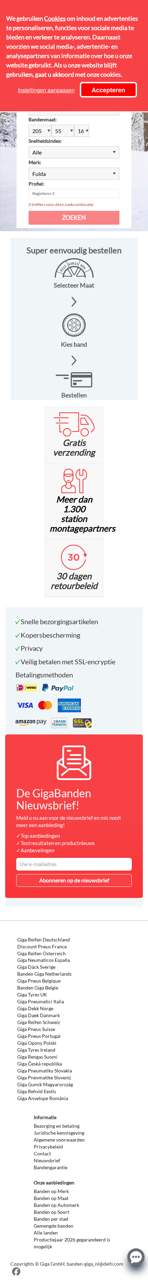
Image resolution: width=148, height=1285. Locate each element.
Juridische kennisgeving (59, 1133)
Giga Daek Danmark (38, 1015)
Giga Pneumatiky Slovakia (44, 1070)
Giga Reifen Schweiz (38, 1022)
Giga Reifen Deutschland (43, 939)
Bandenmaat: (43, 119)
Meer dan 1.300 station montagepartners (82, 513)
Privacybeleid (48, 1147)
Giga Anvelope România (42, 1098)
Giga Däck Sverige (36, 967)
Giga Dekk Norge (35, 1008)
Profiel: (36, 184)
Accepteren (108, 89)
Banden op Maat (51, 1198)
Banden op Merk (51, 1191)
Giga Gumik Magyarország (45, 1084)
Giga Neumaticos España (43, 960)
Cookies (55, 18)
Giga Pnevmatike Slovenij (44, 1077)
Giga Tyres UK (32, 994)
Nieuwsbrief (47, 1160)
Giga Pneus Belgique (39, 981)
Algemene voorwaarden (59, 1140)
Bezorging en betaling (57, 1126)
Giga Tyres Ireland (36, 1050)
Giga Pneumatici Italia (40, 1001)
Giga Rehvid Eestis (36, 1091)
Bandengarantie (50, 1167)
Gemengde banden (53, 1226)
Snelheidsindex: (45, 141)
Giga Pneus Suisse (36, 1029)
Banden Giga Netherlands (44, 974)
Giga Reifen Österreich (41, 953)
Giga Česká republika (39, 1064)
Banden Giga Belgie (37, 988)
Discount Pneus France (42, 946)
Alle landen (46, 1233)
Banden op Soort (51, 1212)
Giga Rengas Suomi (37, 1057)
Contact (42, 1153)
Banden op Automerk (56, 1205)
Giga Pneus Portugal (39, 1036)
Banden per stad (51, 1219)
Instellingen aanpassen (46, 90)
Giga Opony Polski (36, 1043)
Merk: (35, 162)
